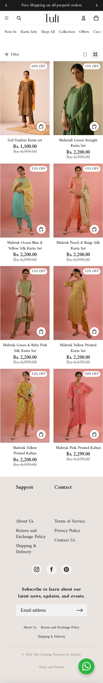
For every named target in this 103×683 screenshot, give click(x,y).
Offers (84, 31)
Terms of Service (69, 521)
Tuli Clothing (42, 655)
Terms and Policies (51, 667)
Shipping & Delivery (26, 549)
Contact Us (64, 540)
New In (10, 31)
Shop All (48, 31)
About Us (24, 521)
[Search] (19, 18)
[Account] (83, 18)
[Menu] (6, 18)
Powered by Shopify (67, 655)
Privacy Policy (67, 531)
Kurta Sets (29, 31)
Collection (67, 31)
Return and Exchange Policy (30, 534)
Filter (15, 55)
